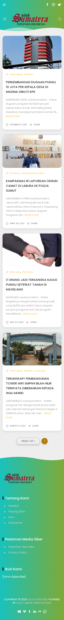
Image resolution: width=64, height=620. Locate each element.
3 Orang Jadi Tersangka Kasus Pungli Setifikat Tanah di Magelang (31, 284)
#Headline (16, 74)
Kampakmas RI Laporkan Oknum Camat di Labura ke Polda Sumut (32, 186)
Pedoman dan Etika (21, 547)
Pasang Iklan (16, 511)
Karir (11, 517)
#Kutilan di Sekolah (34, 370)
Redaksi (13, 506)
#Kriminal (27, 272)
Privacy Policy (17, 552)
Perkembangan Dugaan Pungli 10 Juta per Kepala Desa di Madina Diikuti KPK (31, 87)
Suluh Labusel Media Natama (33, 603)
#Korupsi (15, 272)
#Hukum (28, 74)
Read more (13, 116)
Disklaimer (15, 523)
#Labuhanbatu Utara (33, 173)
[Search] (59, 19)
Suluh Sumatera (37, 599)
